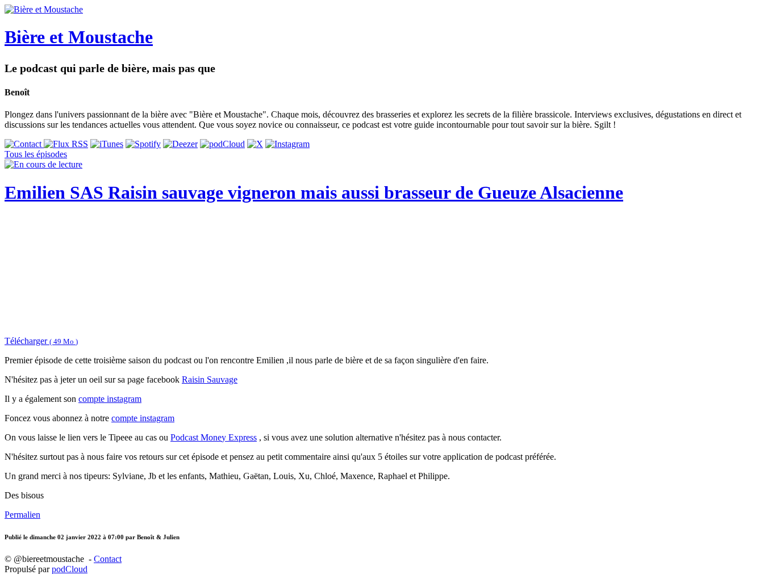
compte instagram (109, 399)
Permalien (22, 514)
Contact (108, 559)
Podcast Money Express (213, 437)
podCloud (69, 569)
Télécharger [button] (41, 341)
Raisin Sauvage (209, 379)
